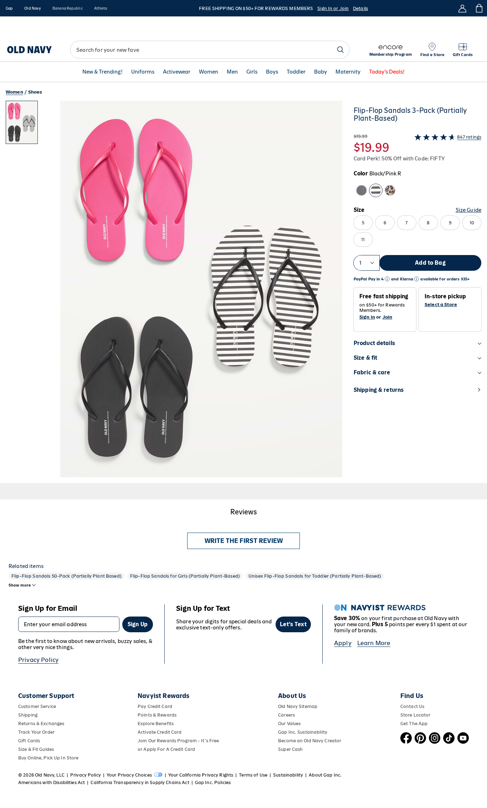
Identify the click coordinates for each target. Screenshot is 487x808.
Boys (272, 72)
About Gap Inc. (325, 775)
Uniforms (142, 72)
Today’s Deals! (387, 72)
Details (360, 8)
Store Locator (415, 715)
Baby (320, 72)
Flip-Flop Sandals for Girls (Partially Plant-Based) (185, 576)
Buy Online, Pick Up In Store (48, 757)
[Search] (340, 49)
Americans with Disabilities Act (51, 782)
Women (208, 72)
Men (232, 72)
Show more (20, 585)
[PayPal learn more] (387, 279)
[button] (174, 292)
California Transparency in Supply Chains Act (140, 782)
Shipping (27, 715)
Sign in (367, 317)
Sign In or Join (333, 8)
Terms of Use (253, 775)
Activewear (176, 72)
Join (388, 317)
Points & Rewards (157, 715)
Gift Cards (29, 740)
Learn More (374, 643)
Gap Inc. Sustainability (302, 732)
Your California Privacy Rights (200, 775)
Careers (286, 715)
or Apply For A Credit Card (166, 749)
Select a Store (441, 304)
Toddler (296, 72)
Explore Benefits (156, 723)
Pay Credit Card (155, 706)
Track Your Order (36, 732)
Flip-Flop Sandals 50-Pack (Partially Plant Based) (66, 576)
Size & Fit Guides (36, 749)
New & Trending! (102, 72)
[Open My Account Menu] (462, 8)
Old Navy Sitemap (297, 706)
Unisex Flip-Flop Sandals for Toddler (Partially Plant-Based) (314, 576)
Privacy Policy (38, 659)
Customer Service (37, 706)
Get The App (413, 723)
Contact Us (412, 706)
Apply (343, 643)
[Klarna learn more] (416, 279)
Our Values (289, 723)
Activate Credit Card (159, 732)
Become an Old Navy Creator (309, 740)
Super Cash (290, 749)
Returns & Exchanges (41, 723)
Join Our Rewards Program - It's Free (178, 740)
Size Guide (468, 210)
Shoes (35, 92)
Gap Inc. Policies (213, 782)
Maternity (347, 72)
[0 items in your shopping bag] (478, 8)
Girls (251, 72)
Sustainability (288, 775)
